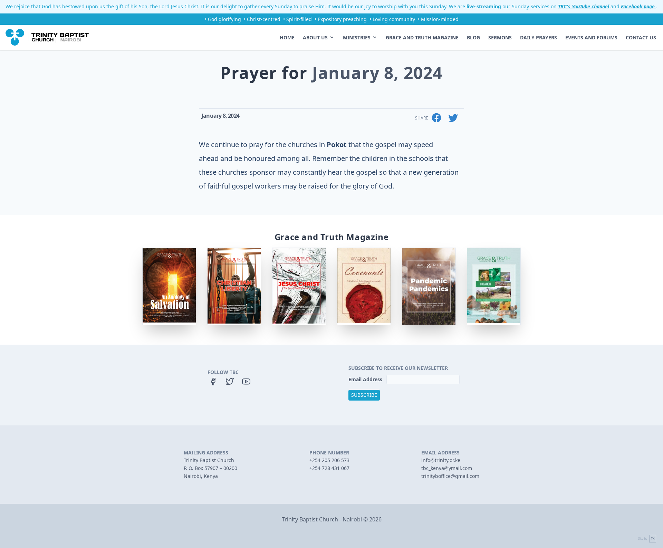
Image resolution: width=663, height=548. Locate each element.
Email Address (366, 379)
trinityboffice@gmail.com (450, 476)
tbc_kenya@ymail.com (446, 468)
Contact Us (641, 37)
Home (287, 37)
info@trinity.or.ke (440, 460)
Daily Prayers (538, 37)
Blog (473, 37)
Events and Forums (591, 37)
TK (652, 539)
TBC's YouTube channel (583, 6)
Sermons (500, 37)
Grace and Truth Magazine (422, 37)
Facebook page (638, 6)
